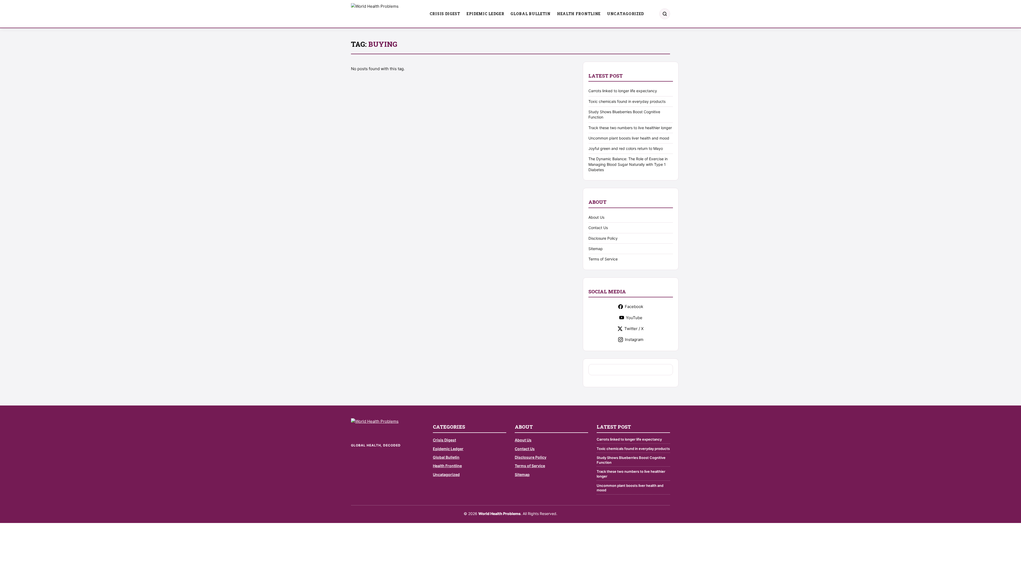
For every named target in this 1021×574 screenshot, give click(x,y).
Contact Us (598, 227)
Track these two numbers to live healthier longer (630, 127)
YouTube (634, 317)
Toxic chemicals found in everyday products (627, 101)
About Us (596, 217)
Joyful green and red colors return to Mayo (625, 148)
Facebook (634, 306)
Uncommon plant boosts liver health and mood (628, 138)
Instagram (634, 339)
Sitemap (595, 248)
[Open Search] (664, 14)
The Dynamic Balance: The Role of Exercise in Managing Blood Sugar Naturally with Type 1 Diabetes (628, 164)
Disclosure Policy (603, 238)
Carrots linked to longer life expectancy (622, 90)
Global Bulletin (530, 13)
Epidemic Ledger (485, 13)
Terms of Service (603, 259)
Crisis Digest (445, 13)
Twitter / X (634, 328)
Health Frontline (579, 13)
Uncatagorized (625, 13)
